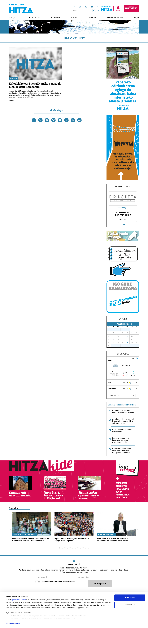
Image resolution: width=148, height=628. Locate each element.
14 (127, 336)
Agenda (74, 17)
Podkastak (55, 17)
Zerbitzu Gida (123, 186)
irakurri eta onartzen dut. (58, 582)
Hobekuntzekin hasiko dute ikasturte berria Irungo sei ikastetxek (121, 451)
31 (128, 329)
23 (136, 339)
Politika (13, 78)
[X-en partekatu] (40, 120)
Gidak (136, 17)
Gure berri (121, 483)
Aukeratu (128, 605)
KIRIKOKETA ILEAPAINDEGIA (122, 213)
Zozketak (92, 17)
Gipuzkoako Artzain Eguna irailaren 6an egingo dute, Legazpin (71, 539)
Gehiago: (113, 395)
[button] (126, 395)
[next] (131, 324)
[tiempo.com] (137, 358)
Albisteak (13, 17)
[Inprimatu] (79, 120)
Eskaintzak (122, 489)
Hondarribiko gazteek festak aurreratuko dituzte (123, 412)
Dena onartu (130, 598)
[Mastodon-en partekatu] (47, 120)
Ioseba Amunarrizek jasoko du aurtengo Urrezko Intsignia (120, 440)
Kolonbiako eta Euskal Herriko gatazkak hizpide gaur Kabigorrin (35, 85)
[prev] (113, 324)
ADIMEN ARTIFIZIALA (115, 17)
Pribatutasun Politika (49, 582)
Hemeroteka (122, 495)
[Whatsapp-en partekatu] (66, 120)
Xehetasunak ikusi (13, 624)
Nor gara (121, 497)
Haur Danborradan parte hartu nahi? (122, 431)
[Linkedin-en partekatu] (73, 120)
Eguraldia (123, 354)
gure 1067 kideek (19, 600)
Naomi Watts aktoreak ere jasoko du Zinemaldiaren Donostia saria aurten (112, 539)
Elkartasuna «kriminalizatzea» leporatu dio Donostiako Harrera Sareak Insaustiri (30, 539)
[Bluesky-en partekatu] (53, 120)
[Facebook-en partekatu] (34, 120)
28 (127, 342)
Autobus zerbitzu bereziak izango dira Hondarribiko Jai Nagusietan (123, 421)
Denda (118, 492)
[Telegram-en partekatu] (60, 120)
